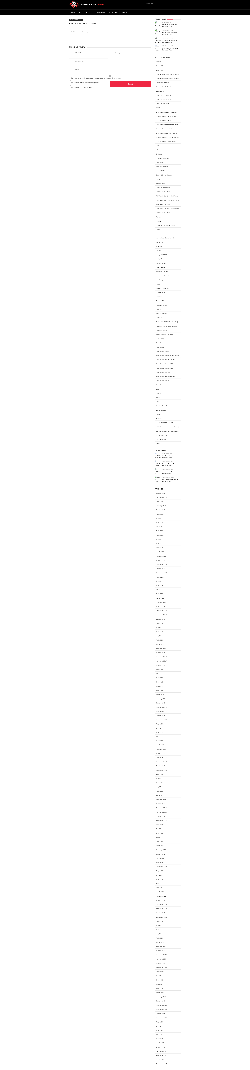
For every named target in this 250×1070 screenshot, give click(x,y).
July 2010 (159, 925)
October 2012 (160, 816)
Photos (158, 309)
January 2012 (160, 854)
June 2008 (159, 1030)
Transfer (159, 418)
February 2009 (161, 997)
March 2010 (160, 942)
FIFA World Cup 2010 (163, 192)
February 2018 (161, 648)
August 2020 (160, 535)
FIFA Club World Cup (163, 187)
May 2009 (159, 984)
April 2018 (159, 640)
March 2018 (160, 644)
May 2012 (159, 837)
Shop (157, 401)
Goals (158, 229)
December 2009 (161, 955)
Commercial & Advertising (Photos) (167, 74)
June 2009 (159, 980)
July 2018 (159, 627)
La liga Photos (161, 259)
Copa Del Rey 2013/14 (163, 99)
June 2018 (159, 631)
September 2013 (161, 770)
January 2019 (160, 606)
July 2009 (159, 976)
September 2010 (161, 917)
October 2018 (160, 619)
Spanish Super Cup (162, 406)
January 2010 (160, 950)
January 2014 (160, 753)
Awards (158, 61)
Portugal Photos (161, 330)
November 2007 (161, 1055)
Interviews (159, 242)
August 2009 (160, 971)
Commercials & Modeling (164, 87)
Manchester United (162, 276)
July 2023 (159, 518)
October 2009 (160, 963)
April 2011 (159, 887)
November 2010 (161, 908)
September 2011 (161, 866)
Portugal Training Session (164, 334)
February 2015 (161, 699)
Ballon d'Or (159, 66)
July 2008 (159, 1026)
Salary (158, 389)
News (80, 12)
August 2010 (160, 921)
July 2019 (159, 581)
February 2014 (161, 749)
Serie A (158, 393)
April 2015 (159, 690)
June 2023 (159, 522)
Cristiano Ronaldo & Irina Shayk (166, 112)
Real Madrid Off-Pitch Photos (165, 359)
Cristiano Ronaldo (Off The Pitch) (167, 116)
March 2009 (160, 992)
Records (159, 385)
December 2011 (161, 858)
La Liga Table (113, 12)
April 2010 (159, 938)
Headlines (159, 234)
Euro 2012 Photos (162, 166)
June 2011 (159, 879)
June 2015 (159, 682)
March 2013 (160, 795)
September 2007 (161, 1064)
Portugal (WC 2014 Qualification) (167, 322)
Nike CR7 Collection (162, 288)
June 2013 (159, 783)
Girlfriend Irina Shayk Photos (165, 225)
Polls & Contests (161, 313)
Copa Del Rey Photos (163, 103)
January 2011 (160, 900)
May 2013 (159, 787)
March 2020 (160, 552)
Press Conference (162, 343)
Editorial (159, 150)
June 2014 (159, 732)
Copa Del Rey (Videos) (163, 95)
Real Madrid (160, 347)
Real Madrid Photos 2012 (164, 364)
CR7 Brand (159, 108)
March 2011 (160, 892)
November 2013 (161, 762)
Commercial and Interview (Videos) (167, 78)
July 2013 (159, 778)
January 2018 (160, 652)
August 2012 (160, 824)
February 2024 (161, 505)
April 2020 (159, 547)
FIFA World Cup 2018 (163, 213)
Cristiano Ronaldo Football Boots (167, 124)
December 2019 (161, 564)
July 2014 (159, 728)
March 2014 (160, 745)
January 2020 (160, 560)
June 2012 (159, 833)
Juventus (159, 246)
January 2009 (160, 1001)
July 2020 (159, 539)
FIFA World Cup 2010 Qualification (167, 196)
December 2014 (161, 707)
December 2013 (161, 757)
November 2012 (161, 812)
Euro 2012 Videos (162, 171)
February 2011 (161, 896)
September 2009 (161, 967)
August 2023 (160, 514)
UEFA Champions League (164, 422)
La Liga (158, 250)
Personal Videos (161, 305)
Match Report (160, 280)
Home (73, 12)
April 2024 (159, 501)
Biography (89, 12)
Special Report (161, 410)
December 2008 (161, 1005)
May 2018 (159, 636)
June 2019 (159, 585)
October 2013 (160, 766)
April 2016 (159, 678)
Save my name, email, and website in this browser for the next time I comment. (96, 78)
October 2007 (160, 1060)
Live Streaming (161, 267)
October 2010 (160, 913)
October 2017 (160, 665)
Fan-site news (160, 183)
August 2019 (160, 577)
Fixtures (158, 217)
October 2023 (160, 510)
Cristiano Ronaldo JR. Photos (166, 129)
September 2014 (161, 720)
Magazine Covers (162, 271)
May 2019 (159, 589)
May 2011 (159, 883)
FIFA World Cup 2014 (163, 204)
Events (158, 179)
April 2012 (159, 841)
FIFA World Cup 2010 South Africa (167, 200)
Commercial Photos (162, 82)
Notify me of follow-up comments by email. (85, 82)
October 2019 (160, 568)
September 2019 (161, 573)
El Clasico (159, 154)
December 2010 (161, 904)
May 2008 (159, 1034)
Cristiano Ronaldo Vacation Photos (167, 137)
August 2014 (160, 724)
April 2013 (159, 791)
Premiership (160, 338)
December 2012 (161, 808)
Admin (75, 32)
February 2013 (161, 799)
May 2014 (159, 736)
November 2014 (161, 711)
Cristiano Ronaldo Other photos (166, 133)
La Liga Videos (161, 263)
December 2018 (161, 610)
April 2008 (159, 1039)
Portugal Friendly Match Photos (166, 326)
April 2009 (159, 988)
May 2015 (159, 686)
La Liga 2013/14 (161, 255)
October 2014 (160, 715)
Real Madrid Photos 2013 (164, 368)
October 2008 (160, 1013)
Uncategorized (87, 32)
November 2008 (161, 1009)
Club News (159, 70)
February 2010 (161, 946)
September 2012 (161, 820)
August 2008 (160, 1022)
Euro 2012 (159, 162)
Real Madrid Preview (163, 372)
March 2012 (160, 845)
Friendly (158, 221)
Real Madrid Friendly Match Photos (167, 355)
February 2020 (161, 556)
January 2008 (160, 1047)
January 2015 (160, 703)
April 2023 (159, 531)
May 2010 (159, 934)
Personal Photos (161, 301)
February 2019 (161, 602)
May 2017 (159, 673)
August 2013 (160, 774)
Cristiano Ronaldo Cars (163, 120)
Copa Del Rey (160, 91)
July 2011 (159, 875)
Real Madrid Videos (162, 380)
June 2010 (159, 929)
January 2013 (160, 804)
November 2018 (161, 615)
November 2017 (161, 661)
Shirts (158, 397)
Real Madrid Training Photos (165, 376)
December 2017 (161, 657)
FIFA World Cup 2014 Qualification (167, 208)
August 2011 (160, 871)
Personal (159, 297)
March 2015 (160, 694)
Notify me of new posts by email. (81, 87)
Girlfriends (101, 12)
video (158, 443)
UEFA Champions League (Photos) (167, 427)
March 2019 (160, 598)
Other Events (160, 292)
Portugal (159, 318)
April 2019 (159, 594)
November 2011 (161, 862)
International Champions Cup (165, 238)
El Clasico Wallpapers (163, 158)
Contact (125, 12)
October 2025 (160, 493)
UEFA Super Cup (161, 435)
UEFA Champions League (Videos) (167, 431)
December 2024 (161, 497)
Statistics (159, 414)
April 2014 (159, 741)
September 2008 (161, 1018)
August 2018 (160, 623)
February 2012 (161, 850)
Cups (157, 145)
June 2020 (159, 543)
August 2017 (160, 669)
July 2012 (159, 829)
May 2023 (159, 526)
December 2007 (161, 1051)
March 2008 (160, 1043)
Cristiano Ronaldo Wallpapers (166, 141)
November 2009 (161, 959)
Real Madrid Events (162, 351)
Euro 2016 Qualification (164, 175)
